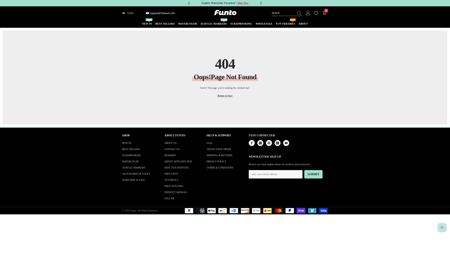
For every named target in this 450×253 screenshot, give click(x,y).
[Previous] (189, 3)
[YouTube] (286, 143)
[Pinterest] (269, 143)
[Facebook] (252, 143)
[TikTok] (278, 143)
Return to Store (225, 96)
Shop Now (242, 3)
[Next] (261, 3)
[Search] (286, 13)
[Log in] (308, 13)
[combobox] (283, 13)
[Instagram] (260, 143)
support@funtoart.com (162, 13)
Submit (313, 174)
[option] (225, 3)
